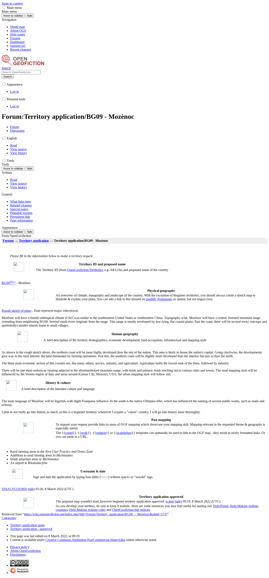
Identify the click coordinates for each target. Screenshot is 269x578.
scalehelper (124, 433)
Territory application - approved (31, 529)
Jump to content (12, 3)
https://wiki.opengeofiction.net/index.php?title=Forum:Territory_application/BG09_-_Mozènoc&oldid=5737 (95, 514)
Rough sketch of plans (16, 310)
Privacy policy (19, 547)
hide (29, 15)
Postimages (164, 299)
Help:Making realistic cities (87, 510)
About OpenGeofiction (25, 551)
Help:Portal (220, 506)
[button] (4, 7)
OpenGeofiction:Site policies (131, 510)
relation (101, 433)
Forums (8, 240)
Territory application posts (27, 525)
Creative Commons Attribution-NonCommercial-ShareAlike (85, 540)
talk (31, 489)
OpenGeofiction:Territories (85, 270)
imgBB (151, 299)
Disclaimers (18, 554)
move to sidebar (13, 15)
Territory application (34, 240)
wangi (170, 501)
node (84, 433)
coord (69, 433)
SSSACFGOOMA (14, 489)
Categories (9, 518)
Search (7, 76)
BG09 (7, 283)
